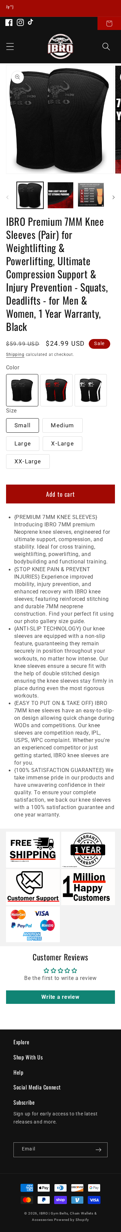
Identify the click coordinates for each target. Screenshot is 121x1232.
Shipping (15, 354)
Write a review (60, 997)
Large (22, 443)
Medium (62, 425)
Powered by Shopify (71, 1220)
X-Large (62, 443)
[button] (109, 23)
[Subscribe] (98, 1149)
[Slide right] (113, 197)
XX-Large (27, 461)
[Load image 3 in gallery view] (91, 195)
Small (22, 425)
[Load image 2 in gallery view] (60, 195)
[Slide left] (7, 197)
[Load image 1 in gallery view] (30, 195)
